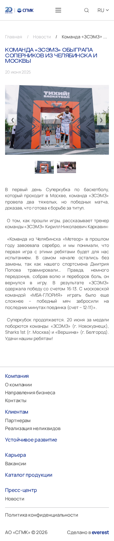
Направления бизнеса (30, 392)
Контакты (15, 400)
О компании (18, 384)
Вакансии (15, 463)
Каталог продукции (28, 474)
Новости (14, 498)
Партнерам (18, 420)
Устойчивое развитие (31, 439)
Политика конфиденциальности (41, 514)
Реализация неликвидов (32, 428)
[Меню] (58, 10)
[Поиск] (86, 10)
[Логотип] (19, 10)
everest (100, 532)
